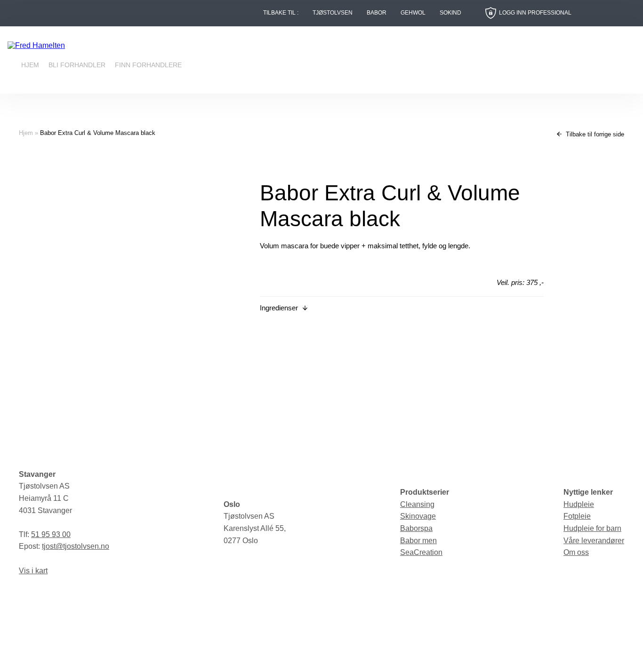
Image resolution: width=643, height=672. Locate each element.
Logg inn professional (535, 12)
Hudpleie (578, 504)
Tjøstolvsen (333, 13)
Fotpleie (577, 516)
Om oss (576, 552)
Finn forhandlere (148, 65)
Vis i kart (33, 571)
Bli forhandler (76, 65)
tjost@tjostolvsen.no (75, 546)
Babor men (418, 541)
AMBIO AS (404, 658)
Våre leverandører (593, 541)
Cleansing (417, 504)
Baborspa (416, 528)
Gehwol (413, 13)
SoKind (450, 13)
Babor (376, 13)
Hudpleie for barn (592, 528)
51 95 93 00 (51, 534)
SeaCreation (421, 552)
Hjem (30, 65)
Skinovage (418, 516)
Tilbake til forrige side (594, 134)
